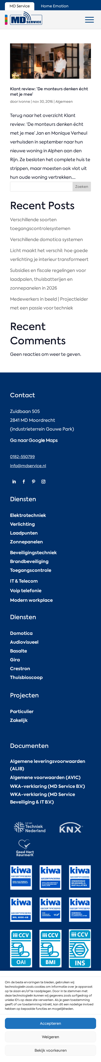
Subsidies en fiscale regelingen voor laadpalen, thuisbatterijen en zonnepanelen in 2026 (48, 279)
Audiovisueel (24, 642)
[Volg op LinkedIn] (14, 482)
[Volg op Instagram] (43, 482)
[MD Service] (23, 18)
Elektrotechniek (28, 515)
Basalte (18, 651)
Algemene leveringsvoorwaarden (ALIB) (47, 765)
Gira (15, 660)
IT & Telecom (24, 581)
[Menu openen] (89, 19)
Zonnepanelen (26, 542)
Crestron (20, 668)
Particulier (22, 711)
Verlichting (22, 524)
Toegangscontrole (30, 570)
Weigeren (50, 1037)
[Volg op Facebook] (24, 482)
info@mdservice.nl (28, 465)
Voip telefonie (25, 591)
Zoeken (81, 186)
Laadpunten (24, 533)
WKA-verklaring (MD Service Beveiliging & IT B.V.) (42, 798)
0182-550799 (22, 456)
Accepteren (50, 1023)
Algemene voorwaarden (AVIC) (45, 777)
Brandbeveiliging (29, 561)
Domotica (21, 633)
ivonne (24, 101)
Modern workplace (31, 600)
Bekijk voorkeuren (51, 1050)
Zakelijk (19, 720)
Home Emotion (54, 6)
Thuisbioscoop (26, 677)
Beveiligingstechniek (33, 553)
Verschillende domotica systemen (46, 240)
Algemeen (64, 101)
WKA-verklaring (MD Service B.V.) (47, 786)
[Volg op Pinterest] (34, 482)
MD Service (20, 6)
